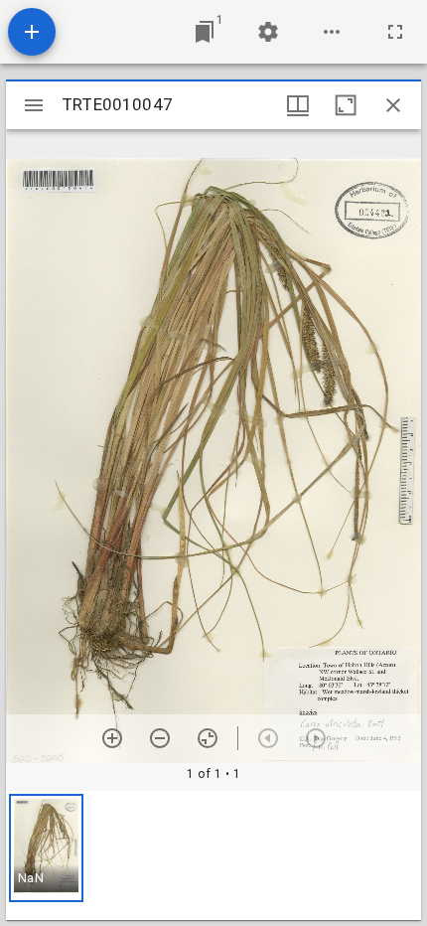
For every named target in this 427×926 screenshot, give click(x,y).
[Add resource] (32, 32)
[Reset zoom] (207, 738)
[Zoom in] (112, 738)
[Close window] (393, 105)
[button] (46, 848)
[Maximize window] (345, 105)
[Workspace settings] (268, 32)
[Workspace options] (332, 32)
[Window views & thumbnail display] (298, 105)
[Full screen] (395, 32)
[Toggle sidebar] (34, 105)
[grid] (213, 855)
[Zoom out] (160, 738)
